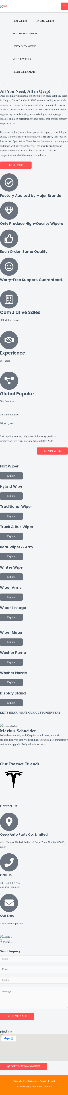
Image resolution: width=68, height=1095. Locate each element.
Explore (11, 475)
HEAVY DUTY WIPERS (24, 46)
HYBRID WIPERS (45, 21)
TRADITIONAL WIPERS (25, 33)
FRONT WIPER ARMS (24, 72)
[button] (4, 84)
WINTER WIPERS (22, 59)
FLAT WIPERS (20, 21)
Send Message (17, 1016)
